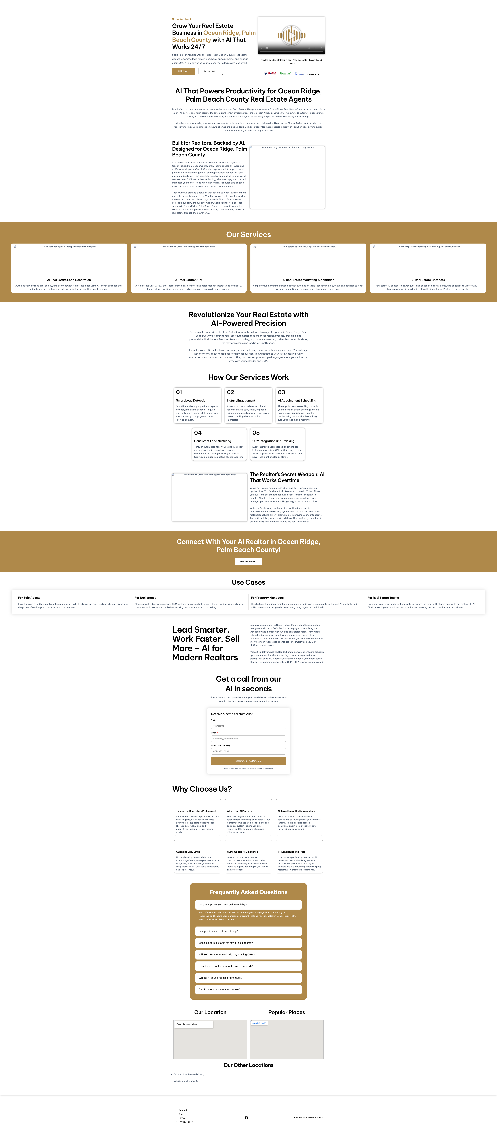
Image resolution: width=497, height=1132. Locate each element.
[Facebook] (246, 1118)
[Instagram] (251, 1117)
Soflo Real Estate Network (310, 1117)
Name (214, 720)
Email (214, 733)
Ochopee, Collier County (185, 1081)
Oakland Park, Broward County (189, 1074)
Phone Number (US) (220, 746)
